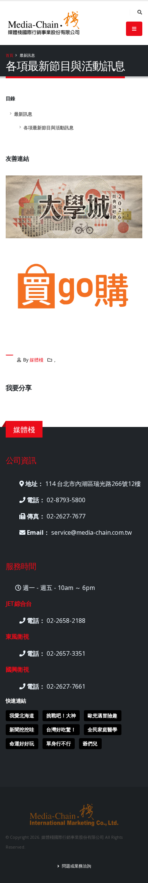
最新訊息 (23, 114)
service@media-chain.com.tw (91, 532)
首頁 (9, 55)
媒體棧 (36, 360)
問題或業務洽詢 (76, 866)
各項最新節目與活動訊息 (49, 127)
